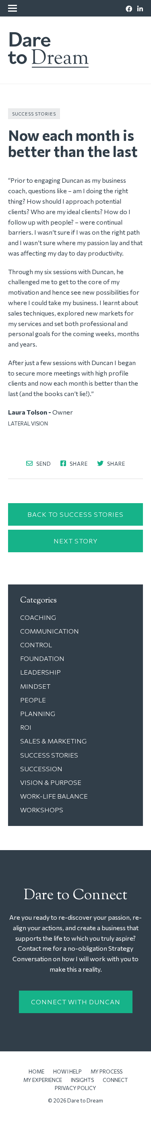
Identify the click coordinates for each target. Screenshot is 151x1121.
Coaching (38, 617)
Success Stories (34, 113)
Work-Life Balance (54, 796)
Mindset (35, 686)
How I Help (67, 1071)
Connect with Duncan (75, 1001)
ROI (25, 727)
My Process (106, 1071)
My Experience (42, 1080)
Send (43, 463)
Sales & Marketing (53, 741)
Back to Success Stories (75, 514)
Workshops (41, 809)
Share (78, 463)
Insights (82, 1080)
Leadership (40, 672)
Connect (115, 1080)
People (33, 700)
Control (36, 644)
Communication (49, 631)
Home (36, 1071)
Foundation (42, 658)
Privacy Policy (75, 1088)
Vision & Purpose (50, 782)
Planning (37, 713)
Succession (41, 768)
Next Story (76, 541)
